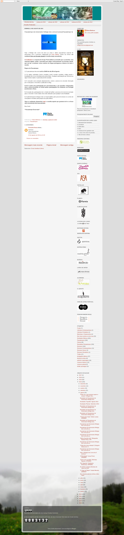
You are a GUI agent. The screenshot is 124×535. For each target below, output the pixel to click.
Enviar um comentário (32, 138)
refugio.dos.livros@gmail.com (85, 45)
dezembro (83, 383)
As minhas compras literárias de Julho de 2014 (88, 467)
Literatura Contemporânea (84, 330)
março (82, 487)
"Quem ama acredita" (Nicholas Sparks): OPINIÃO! (88, 460)
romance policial (81, 364)
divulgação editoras (82, 356)
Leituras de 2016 (41, 22)
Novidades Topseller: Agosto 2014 (89, 401)
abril (81, 484)
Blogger (74, 528)
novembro (83, 386)
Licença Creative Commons (50, 513)
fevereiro (82, 489)
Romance (79, 346)
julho (81, 478)
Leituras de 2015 (52, 22)
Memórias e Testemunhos (84, 334)
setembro (83, 390)
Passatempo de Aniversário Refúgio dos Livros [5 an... (89, 424)
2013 (80, 494)
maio (81, 482)
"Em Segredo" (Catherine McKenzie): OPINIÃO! (87, 464)
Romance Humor (81, 350)
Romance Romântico (82, 352)
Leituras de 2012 (87, 22)
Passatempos (33, 121)
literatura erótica (81, 358)
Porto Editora (55, 54)
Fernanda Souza (33, 127)
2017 (80, 375)
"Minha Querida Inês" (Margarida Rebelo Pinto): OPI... (89, 439)
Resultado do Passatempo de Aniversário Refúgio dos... (88, 398)
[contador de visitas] (36, 522)
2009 (80, 503)
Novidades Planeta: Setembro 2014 (89, 404)
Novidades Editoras (82, 338)
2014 (80, 381)
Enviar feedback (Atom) (37, 148)
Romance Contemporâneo (84, 348)
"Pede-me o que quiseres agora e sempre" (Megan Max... (89, 395)
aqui (44, 101)
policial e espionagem (83, 360)
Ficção (79, 328)
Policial (79, 342)
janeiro (82, 491)
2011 (80, 498)
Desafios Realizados (29, 24)
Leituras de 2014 (64, 22)
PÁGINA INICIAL (29, 22)
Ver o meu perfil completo (91, 32)
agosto (82, 392)
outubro (82, 388)
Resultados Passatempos (84, 344)
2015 (80, 379)
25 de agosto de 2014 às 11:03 (36, 135)
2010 (80, 500)
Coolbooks (29, 59)
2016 (80, 377)
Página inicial (51, 145)
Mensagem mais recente (33, 145)
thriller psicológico (82, 366)
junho (82, 480)
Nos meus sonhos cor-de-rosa (85, 336)
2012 (80, 496)
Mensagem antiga (66, 145)
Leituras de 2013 (76, 22)
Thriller (79, 354)
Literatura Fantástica (82, 332)
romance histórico (82, 362)
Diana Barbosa (90, 30)
